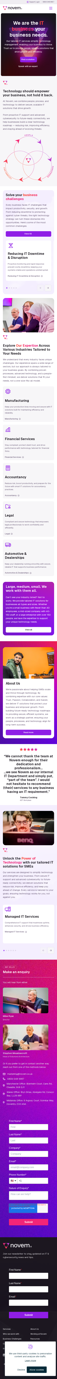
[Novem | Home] (12, 8)
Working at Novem (38, 1334)
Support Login (34, 2)
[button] (50, 8)
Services (7, 1329)
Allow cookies (36, 1369)
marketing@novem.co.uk (20, 1074)
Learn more (30, 1360)
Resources (35, 1338)
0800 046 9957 (48, 2)
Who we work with (11, 1334)
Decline (21, 1369)
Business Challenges (12, 1338)
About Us (34, 1329)
